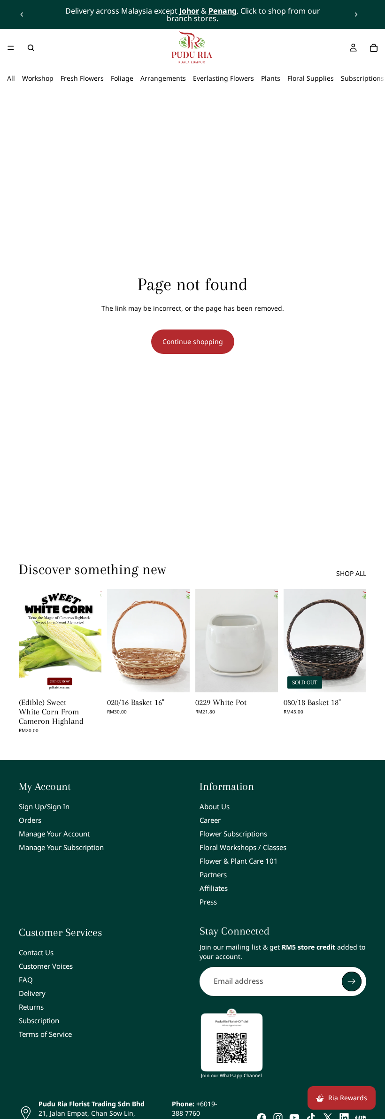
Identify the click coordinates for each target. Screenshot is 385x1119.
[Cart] (373, 48)
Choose (94, 678)
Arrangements (163, 78)
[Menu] (11, 48)
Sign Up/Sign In (44, 806)
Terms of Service (45, 1033)
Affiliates (214, 887)
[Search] (31, 48)
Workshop (38, 78)
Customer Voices (46, 965)
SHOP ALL (351, 573)
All (11, 78)
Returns (31, 1006)
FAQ (26, 979)
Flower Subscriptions (233, 833)
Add (183, 678)
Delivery (32, 992)
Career (210, 819)
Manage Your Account (54, 833)
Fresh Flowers (82, 78)
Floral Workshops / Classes (243, 846)
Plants (270, 78)
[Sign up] (352, 981)
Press (208, 901)
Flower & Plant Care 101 (239, 860)
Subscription (39, 1020)
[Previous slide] (22, 14)
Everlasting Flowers (223, 78)
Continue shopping (192, 341)
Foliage (122, 78)
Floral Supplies (310, 78)
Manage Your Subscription (61, 846)
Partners (213, 874)
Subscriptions (362, 78)
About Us (215, 806)
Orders (30, 819)
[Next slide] (356, 14)
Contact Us (36, 952)
